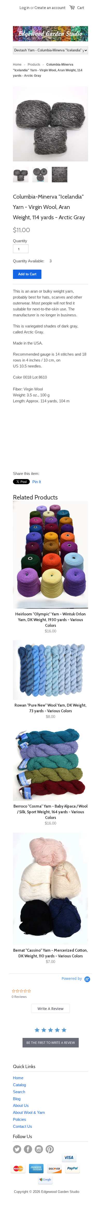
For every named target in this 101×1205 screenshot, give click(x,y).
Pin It (36, 482)
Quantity (20, 241)
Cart (80, 7)
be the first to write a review (50, 1042)
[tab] (50, 1008)
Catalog (19, 1085)
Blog (16, 1099)
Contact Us (22, 1126)
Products (34, 64)
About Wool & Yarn (29, 1112)
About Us (21, 1105)
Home (18, 1078)
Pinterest (50, 1149)
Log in (25, 7)
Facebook (28, 1149)
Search (19, 1092)
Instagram (39, 1149)
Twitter (17, 1149)
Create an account (50, 7)
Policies (19, 1119)
